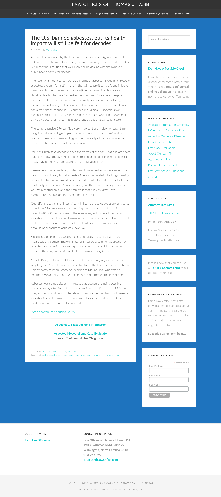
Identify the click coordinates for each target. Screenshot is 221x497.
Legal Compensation (161, 142)
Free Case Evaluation (161, 147)
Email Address (157, 366)
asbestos (47, 355)
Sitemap (153, 176)
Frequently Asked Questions (166, 171)
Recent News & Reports (163, 165)
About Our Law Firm (161, 153)
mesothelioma (112, 355)
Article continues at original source (54, 311)
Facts (63, 352)
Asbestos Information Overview (168, 124)
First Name (154, 375)
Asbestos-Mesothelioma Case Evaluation (81, 333)
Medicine (71, 352)
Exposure (56, 352)
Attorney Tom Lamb (160, 159)
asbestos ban (58, 355)
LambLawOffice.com (38, 440)
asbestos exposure (73, 355)
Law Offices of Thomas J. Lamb (110, 4)
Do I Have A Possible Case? (166, 68)
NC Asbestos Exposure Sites (166, 130)
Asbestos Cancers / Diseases (167, 136)
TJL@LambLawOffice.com (164, 213)
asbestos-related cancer (94, 355)
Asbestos (47, 352)
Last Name (154, 385)
